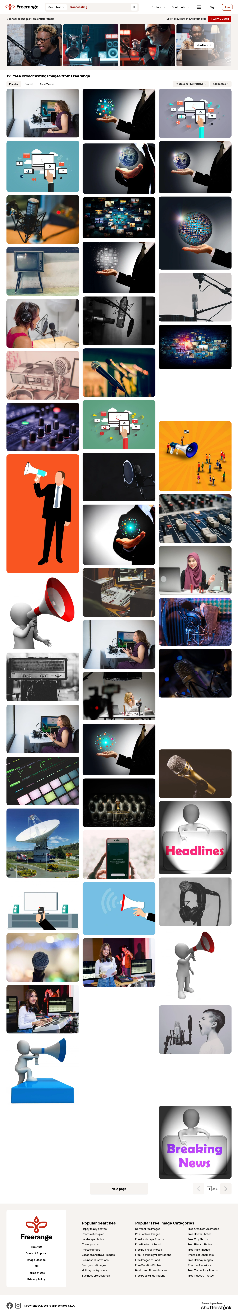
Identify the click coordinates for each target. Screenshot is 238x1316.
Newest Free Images (147, 1229)
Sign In (214, 7)
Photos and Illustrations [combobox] (189, 83)
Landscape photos (93, 1239)
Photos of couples (93, 1234)
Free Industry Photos (201, 1275)
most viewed (47, 84)
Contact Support (36, 1253)
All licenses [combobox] (219, 83)
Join (227, 7)
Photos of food (91, 1249)
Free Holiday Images (200, 1260)
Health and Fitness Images (151, 1270)
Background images (94, 1265)
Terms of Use (36, 1273)
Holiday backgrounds (95, 1270)
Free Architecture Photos (203, 1229)
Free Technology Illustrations (153, 1255)
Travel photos (90, 1244)
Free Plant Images (199, 1249)
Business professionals (96, 1275)
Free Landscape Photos (149, 1239)
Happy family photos (94, 1229)
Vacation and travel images (98, 1255)
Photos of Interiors (199, 1265)
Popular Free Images (147, 1234)
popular (13, 84)
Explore (156, 7)
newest (29, 84)
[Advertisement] (195, 395)
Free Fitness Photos (200, 1244)
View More (202, 45)
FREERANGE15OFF (219, 18)
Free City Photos (198, 1239)
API (36, 1266)
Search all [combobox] (54, 7)
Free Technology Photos (203, 1270)
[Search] (134, 7)
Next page (119, 1189)
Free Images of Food (147, 1260)
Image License (36, 1260)
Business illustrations (95, 1260)
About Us (36, 1247)
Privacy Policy (36, 1279)
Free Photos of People (148, 1244)
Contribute (179, 7)
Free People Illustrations (150, 1275)
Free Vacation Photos (148, 1265)
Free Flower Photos (199, 1234)
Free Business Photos (148, 1249)
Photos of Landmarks (201, 1255)
